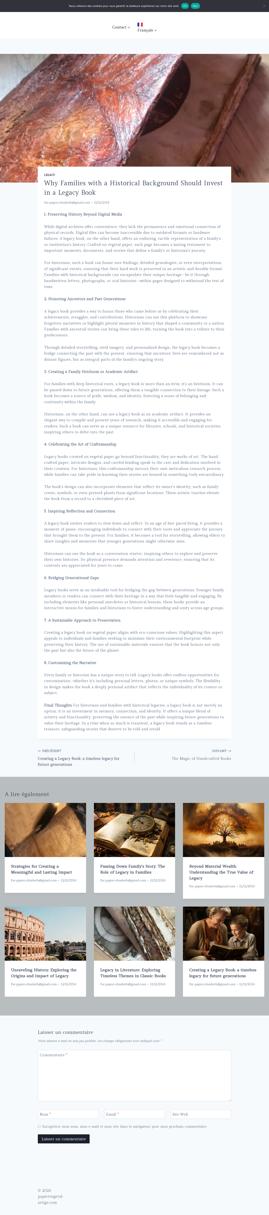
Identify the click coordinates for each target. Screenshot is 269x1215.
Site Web (180, 1114)
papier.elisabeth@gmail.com (69, 202)
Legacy (49, 175)
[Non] (264, 6)
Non (195, 5)
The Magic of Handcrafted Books (201, 755)
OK (185, 5)
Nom (45, 1114)
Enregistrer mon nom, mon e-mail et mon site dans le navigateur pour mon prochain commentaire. (124, 1126)
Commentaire (53, 1055)
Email (112, 1114)
